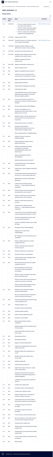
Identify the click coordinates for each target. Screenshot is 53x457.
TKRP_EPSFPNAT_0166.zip (44, 24)
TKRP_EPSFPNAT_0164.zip (44, 40)
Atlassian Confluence (26, 454)
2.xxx (20, 207)
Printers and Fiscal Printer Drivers (33, 6)
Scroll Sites (19, 454)
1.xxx (20, 185)
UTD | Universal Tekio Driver (11, 2)
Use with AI (47, 6)
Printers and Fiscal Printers (21, 6)
